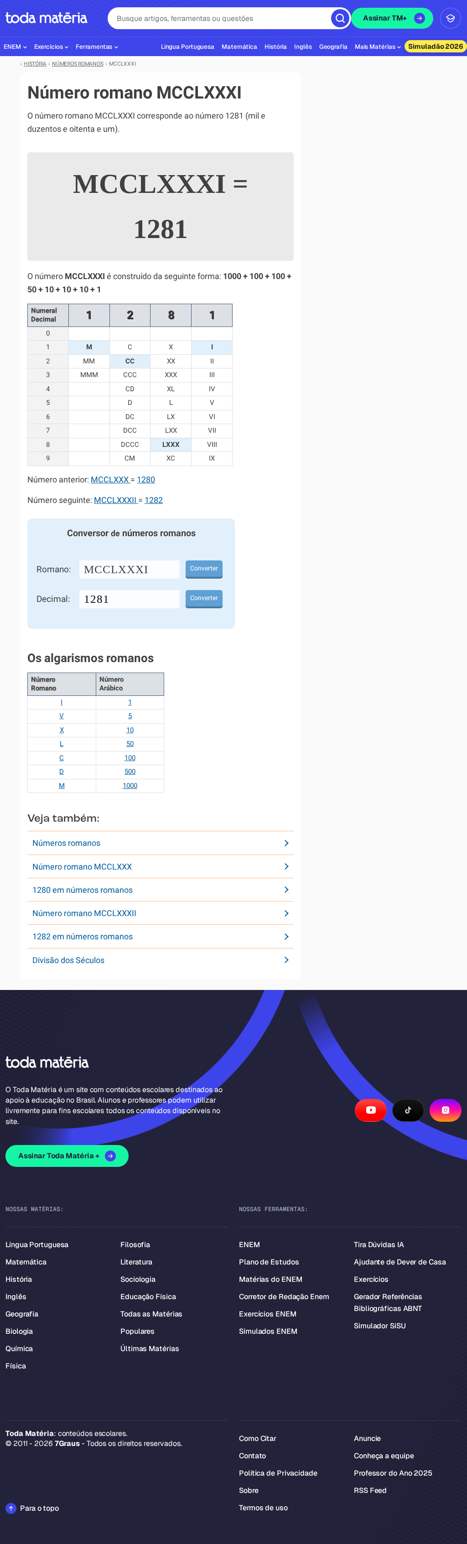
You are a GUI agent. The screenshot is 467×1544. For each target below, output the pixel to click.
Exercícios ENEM (267, 1314)
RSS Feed (370, 1490)
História (18, 1279)
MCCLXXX (110, 479)
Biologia (19, 1331)
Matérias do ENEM (270, 1279)
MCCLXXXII (116, 500)
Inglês (15, 1296)
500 (130, 771)
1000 (130, 786)
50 (130, 744)
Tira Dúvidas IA (379, 1244)
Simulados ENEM (268, 1331)
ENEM (249, 1244)
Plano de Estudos (269, 1262)
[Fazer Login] (451, 18)
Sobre (249, 1490)
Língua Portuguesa (36, 1244)
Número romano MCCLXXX (82, 866)
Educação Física (148, 1296)
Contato (252, 1456)
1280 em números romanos (82, 890)
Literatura (136, 1262)
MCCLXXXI (116, 569)
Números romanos (66, 843)
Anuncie (367, 1438)
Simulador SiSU (380, 1326)
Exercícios (371, 1279)
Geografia (21, 1314)
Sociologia (138, 1279)
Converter (204, 568)
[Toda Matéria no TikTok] (408, 1110)
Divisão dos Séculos (68, 960)
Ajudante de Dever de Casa (400, 1262)
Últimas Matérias (149, 1348)
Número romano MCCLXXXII (84, 913)
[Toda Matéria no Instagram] (446, 1110)
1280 (146, 479)
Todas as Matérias (151, 1314)
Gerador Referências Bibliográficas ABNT (388, 1302)
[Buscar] (340, 18)
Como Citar (257, 1438)
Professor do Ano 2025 (393, 1473)
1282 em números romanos (82, 936)
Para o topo (39, 1508)
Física (15, 1366)
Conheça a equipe (384, 1456)
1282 (154, 500)
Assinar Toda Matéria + (58, 1156)
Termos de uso (263, 1508)
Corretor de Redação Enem (284, 1296)
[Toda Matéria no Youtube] (371, 1110)
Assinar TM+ (385, 18)
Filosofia (135, 1244)
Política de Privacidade (278, 1473)
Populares (137, 1331)
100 (130, 758)
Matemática (26, 1262)
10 (130, 730)
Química (19, 1348)
